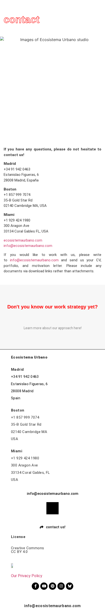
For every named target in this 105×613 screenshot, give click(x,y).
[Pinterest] (52, 586)
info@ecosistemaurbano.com (28, 245)
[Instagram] (61, 586)
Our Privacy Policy (26, 575)
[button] (101, 7)
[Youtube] (44, 586)
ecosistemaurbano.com (23, 240)
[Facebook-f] (35, 586)
